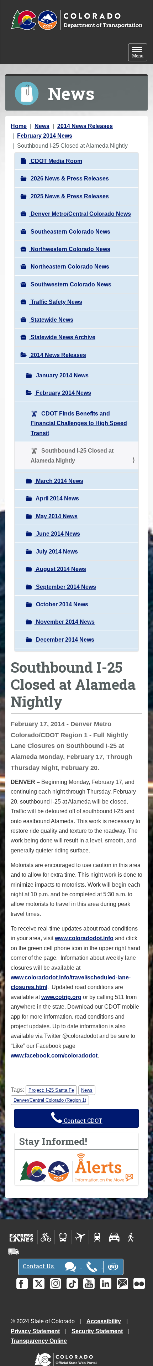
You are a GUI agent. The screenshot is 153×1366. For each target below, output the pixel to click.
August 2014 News (60, 569)
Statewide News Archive (62, 337)
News (42, 126)
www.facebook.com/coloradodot (54, 1055)
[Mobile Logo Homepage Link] (76, 20)
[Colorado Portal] (67, 1358)
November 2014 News (65, 622)
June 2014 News (57, 534)
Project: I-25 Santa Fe (51, 1090)
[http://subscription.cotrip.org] (76, 1167)
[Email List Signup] (122, 1283)
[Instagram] (55, 1283)
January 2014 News (62, 375)
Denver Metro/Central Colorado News (80, 214)
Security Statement (97, 1331)
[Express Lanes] (21, 1237)
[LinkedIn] (105, 1283)
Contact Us (39, 1266)
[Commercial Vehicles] (13, 1251)
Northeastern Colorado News (69, 267)
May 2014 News (56, 516)
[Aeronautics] (80, 1237)
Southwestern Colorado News (70, 284)
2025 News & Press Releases (69, 196)
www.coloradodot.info (84, 938)
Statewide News (51, 320)
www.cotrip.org (61, 997)
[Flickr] (139, 1283)
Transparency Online (39, 1341)
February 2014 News (44, 136)
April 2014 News (57, 498)
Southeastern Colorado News (69, 232)
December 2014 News (64, 640)
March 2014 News (59, 481)
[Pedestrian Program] (131, 1237)
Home (19, 126)
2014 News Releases (85, 126)
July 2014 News (56, 552)
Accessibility (103, 1321)
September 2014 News (65, 587)
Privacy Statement (35, 1331)
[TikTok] (72, 1283)
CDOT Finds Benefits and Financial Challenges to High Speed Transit (79, 423)
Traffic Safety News (55, 302)
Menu (139, 52)
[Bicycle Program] (46, 1237)
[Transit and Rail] (63, 1237)
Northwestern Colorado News (69, 249)
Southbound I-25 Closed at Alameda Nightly (72, 455)
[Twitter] (38, 1283)
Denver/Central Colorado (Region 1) (50, 1100)
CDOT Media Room (55, 161)
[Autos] (114, 1237)
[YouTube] (88, 1283)
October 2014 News (61, 604)
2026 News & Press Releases (69, 178)
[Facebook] (22, 1283)
